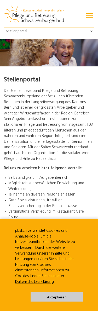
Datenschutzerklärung (34, 282)
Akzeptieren (57, 297)
